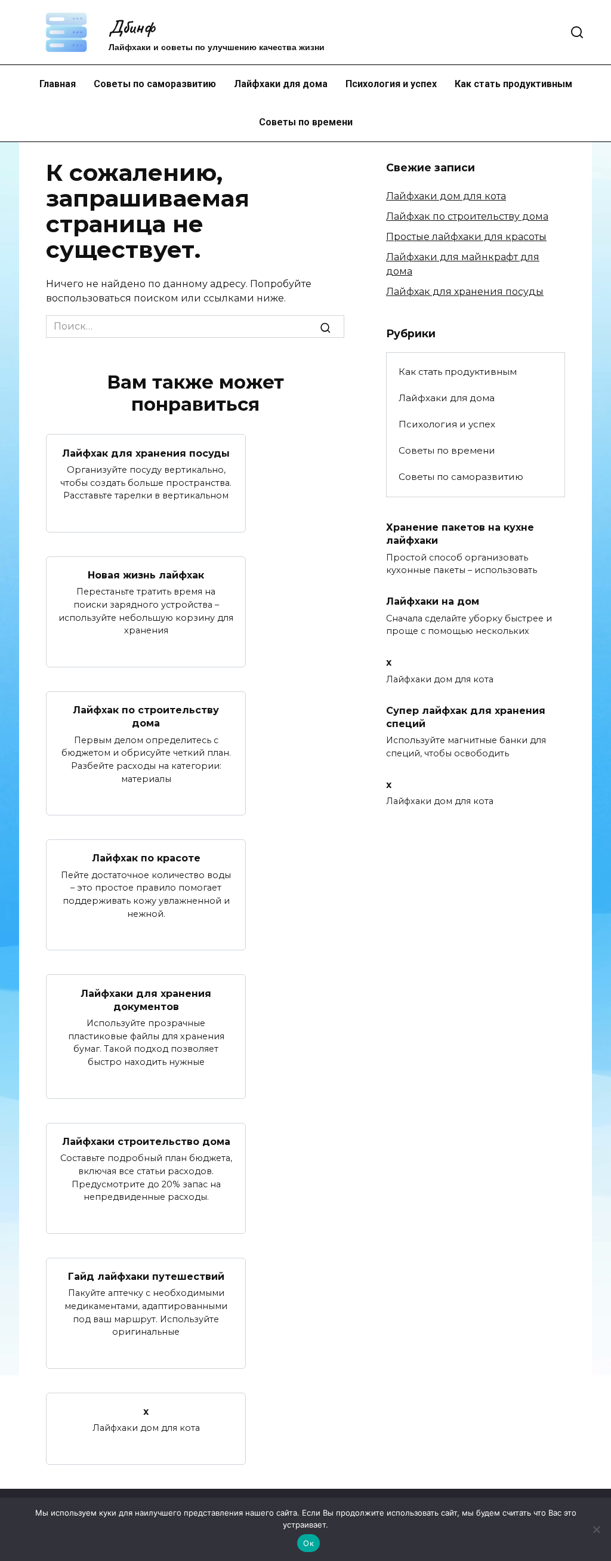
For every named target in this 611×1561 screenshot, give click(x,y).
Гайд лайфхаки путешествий (146, 1276)
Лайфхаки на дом (432, 601)
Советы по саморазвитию (155, 84)
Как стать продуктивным (513, 84)
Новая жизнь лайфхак (146, 575)
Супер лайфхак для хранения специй (465, 716)
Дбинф (132, 26)
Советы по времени (306, 122)
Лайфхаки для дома (281, 84)
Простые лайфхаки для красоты (466, 236)
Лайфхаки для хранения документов (146, 999)
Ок (308, 1543)
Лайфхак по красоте (146, 858)
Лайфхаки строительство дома (146, 1141)
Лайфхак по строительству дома (146, 716)
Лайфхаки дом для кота (446, 196)
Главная (57, 84)
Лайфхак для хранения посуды (146, 452)
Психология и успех (391, 84)
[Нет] (596, 1529)
